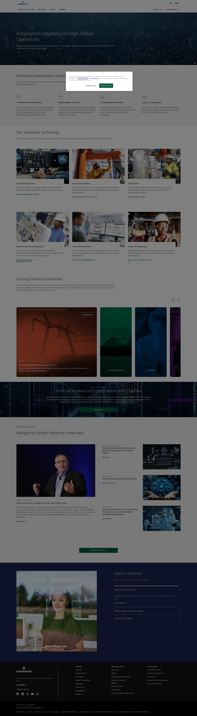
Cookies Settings (91, 85)
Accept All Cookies (106, 85)
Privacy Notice (82, 78)
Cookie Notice (94, 78)
